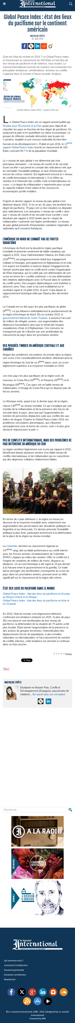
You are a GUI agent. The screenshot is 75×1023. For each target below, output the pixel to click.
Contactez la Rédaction (16, 965)
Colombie (11, 546)
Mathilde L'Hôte (37, 36)
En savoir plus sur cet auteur (49, 694)
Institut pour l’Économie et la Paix (23, 125)
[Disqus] (37, 757)
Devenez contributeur (15, 974)
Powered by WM (37, 1018)
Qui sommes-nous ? (13, 960)
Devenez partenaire (14, 970)
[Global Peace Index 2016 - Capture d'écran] (37, 79)
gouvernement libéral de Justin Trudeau (25, 317)
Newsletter (10, 979)
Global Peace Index (23, 147)
